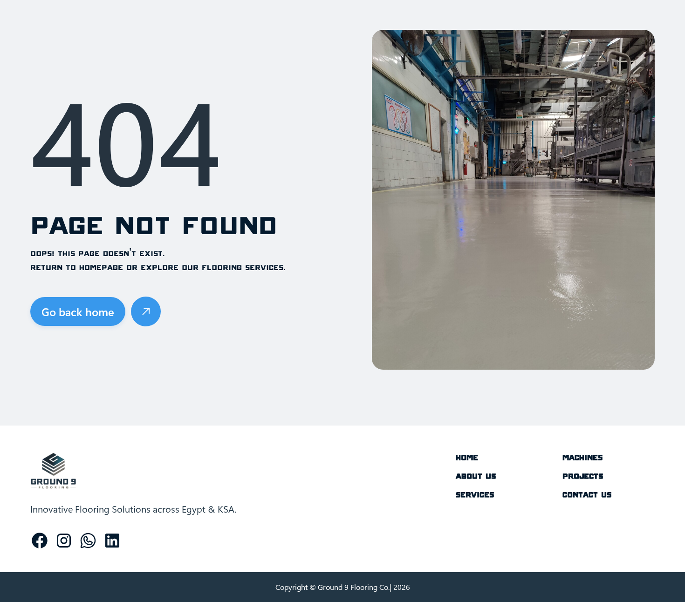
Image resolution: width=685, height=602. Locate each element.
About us (476, 476)
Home (467, 457)
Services (475, 494)
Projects (582, 476)
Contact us (586, 494)
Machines (582, 457)
